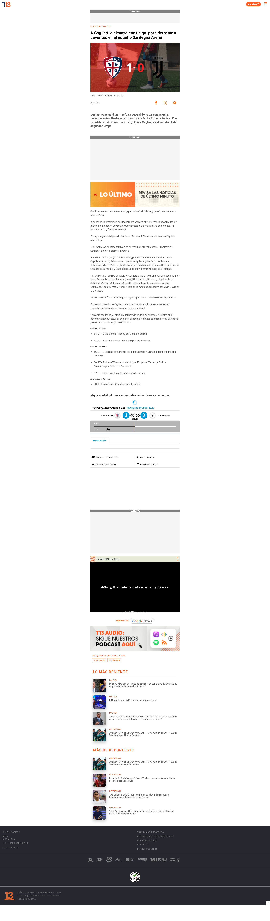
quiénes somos (11, 832)
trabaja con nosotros (150, 832)
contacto (143, 845)
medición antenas (147, 840)
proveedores (10, 847)
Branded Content (147, 849)
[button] (156, 102)
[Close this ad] (268, 903)
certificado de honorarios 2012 (155, 836)
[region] (135, 913)
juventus (114, 660)
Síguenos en (122, 620)
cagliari (99, 660)
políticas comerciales (16, 843)
